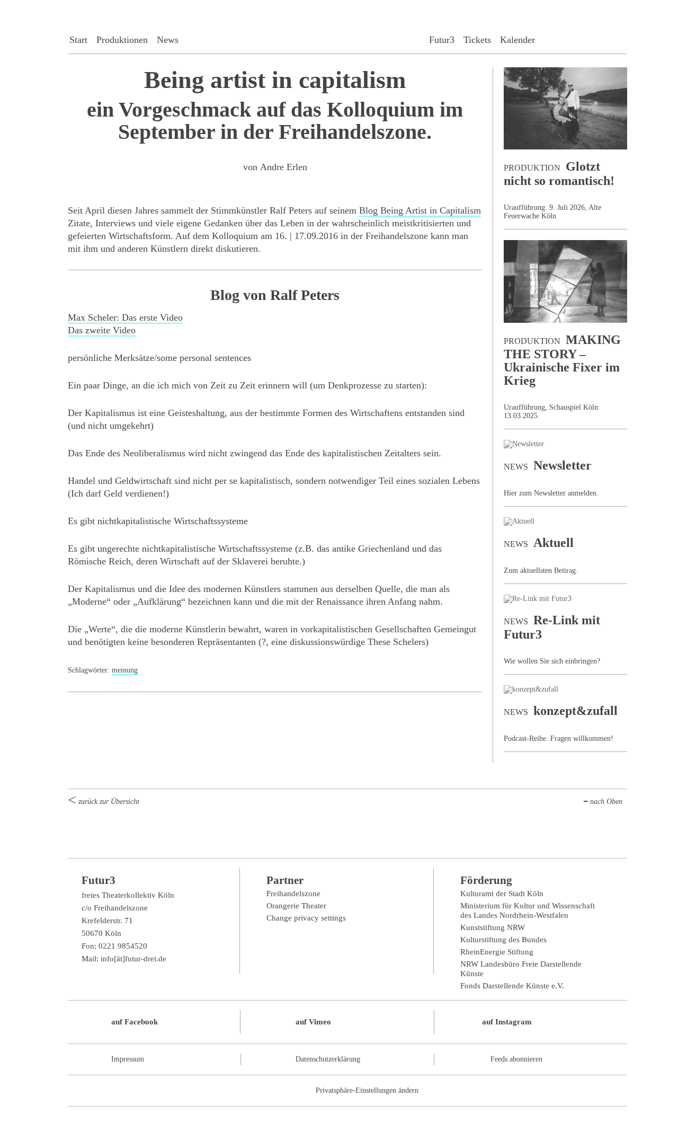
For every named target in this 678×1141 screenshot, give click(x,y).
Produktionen (122, 40)
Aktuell (553, 543)
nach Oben (606, 802)
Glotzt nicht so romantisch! (559, 174)
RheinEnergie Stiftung (496, 952)
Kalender (517, 40)
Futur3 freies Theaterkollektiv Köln (347, 31)
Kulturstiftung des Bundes (503, 939)
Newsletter (562, 465)
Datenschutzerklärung (328, 1059)
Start (78, 40)
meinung (125, 670)
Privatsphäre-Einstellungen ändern (367, 1090)
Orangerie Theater (296, 905)
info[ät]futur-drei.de (133, 958)
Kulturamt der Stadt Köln (501, 893)
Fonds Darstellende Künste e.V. (512, 985)
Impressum (127, 1059)
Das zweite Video (102, 330)
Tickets (477, 40)
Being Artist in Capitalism (420, 210)
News (168, 40)
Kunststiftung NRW (492, 927)
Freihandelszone (293, 893)
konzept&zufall (575, 711)
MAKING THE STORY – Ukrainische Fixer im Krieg (562, 360)
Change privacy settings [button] (306, 918)
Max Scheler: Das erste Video (125, 317)
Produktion (532, 167)
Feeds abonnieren (516, 1059)
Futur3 (441, 40)
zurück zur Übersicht (108, 802)
